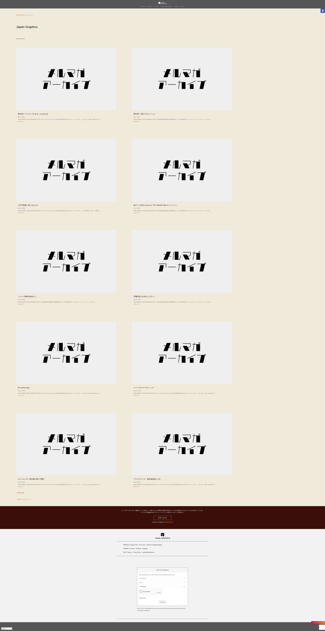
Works (157, 6)
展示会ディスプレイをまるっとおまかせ (33, 114)
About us (143, 6)
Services (149, 6)
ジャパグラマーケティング (144, 388)
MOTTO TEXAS (19, 15)
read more (20, 121)
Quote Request (319, 622)
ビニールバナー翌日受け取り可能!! (31, 479)
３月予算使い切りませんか (28, 205)
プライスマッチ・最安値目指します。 (148, 479)
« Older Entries (20, 492)
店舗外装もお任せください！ (145, 296)
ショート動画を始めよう (27, 296)
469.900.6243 (168, 522)
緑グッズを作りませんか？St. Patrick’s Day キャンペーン (155, 205)
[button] (323, 10)
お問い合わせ (162, 517)
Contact (182, 6)
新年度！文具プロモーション (145, 114)
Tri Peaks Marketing (166, 6)
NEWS (176, 6)
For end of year (23, 388)
